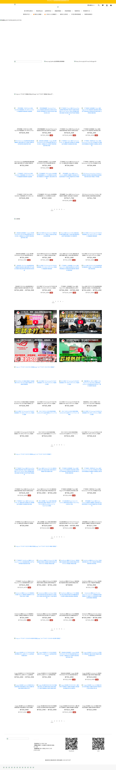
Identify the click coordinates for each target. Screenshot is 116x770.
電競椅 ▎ (77, 11)
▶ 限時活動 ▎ (28, 11)
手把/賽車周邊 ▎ (76, 14)
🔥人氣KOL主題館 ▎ (50, 14)
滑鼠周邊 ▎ (68, 11)
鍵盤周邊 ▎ (58, 11)
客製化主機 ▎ (64, 14)
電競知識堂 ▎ (89, 14)
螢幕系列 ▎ (26, 14)
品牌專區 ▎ (48, 11)
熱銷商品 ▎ (39, 11)
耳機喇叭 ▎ (86, 11)
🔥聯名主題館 (37, 14)
